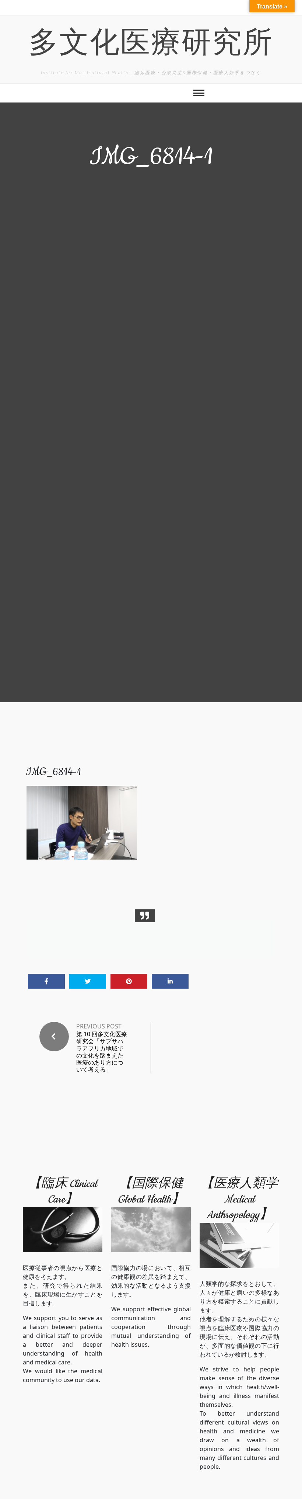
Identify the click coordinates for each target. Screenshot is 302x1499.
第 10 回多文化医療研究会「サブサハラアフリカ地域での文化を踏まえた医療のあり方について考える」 (101, 1052)
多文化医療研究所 (151, 45)
